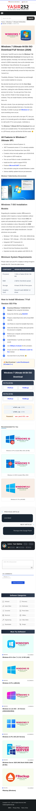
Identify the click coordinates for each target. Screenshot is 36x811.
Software (9, 23)
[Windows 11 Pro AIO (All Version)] (18, 723)
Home (3, 22)
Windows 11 (25, 110)
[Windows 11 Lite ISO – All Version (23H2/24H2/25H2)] (18, 695)
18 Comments (30, 734)
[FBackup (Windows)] (18, 777)
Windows (4, 23)
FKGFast (10, 388)
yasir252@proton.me (8, 804)
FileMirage (25, 388)
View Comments (18, 582)
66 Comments (30, 680)
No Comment (30, 654)
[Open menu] (2, 13)
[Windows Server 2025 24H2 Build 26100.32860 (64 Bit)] (18, 749)
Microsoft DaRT (14, 165)
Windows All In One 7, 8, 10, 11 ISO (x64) (16, 657)
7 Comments (30, 706)
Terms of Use (24, 807)
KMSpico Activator (16, 346)
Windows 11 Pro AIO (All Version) (14, 737)
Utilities (6, 787)
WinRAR (25, 314)
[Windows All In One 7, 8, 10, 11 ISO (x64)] (18, 644)
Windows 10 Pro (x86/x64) (11, 683)
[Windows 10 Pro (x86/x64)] (18, 670)
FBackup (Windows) (9, 790)
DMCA (9, 807)
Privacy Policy (16, 807)
